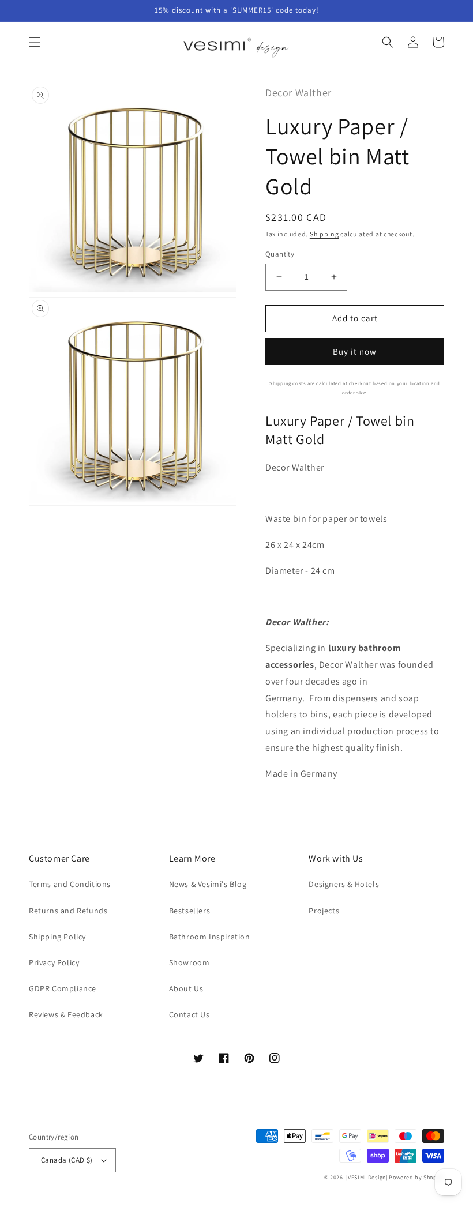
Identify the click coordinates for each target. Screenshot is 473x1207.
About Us (186, 988)
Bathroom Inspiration (209, 936)
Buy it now (355, 351)
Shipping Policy (57, 936)
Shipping (324, 234)
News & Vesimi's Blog (208, 884)
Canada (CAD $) (67, 1160)
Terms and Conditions (70, 884)
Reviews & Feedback (66, 1014)
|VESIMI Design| (367, 1177)
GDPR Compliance (62, 988)
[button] (34, 42)
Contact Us (189, 1014)
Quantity (279, 254)
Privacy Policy (54, 962)
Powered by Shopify (416, 1177)
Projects (324, 910)
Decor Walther (298, 92)
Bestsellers (190, 910)
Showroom (189, 962)
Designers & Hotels (344, 884)
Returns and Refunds (68, 910)
